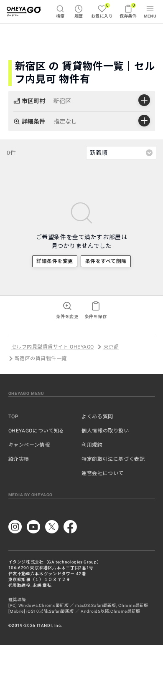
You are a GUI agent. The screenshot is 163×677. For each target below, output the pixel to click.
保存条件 (128, 10)
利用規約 (92, 445)
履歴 (78, 16)
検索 (60, 16)
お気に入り (102, 10)
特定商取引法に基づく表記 (113, 459)
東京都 (111, 347)
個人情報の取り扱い (105, 431)
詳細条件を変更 (54, 261)
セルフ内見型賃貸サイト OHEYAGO (52, 347)
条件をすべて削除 (106, 261)
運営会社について (103, 473)
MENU (150, 16)
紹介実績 (19, 459)
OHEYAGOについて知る (36, 431)
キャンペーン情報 (29, 445)
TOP (13, 416)
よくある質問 (97, 416)
